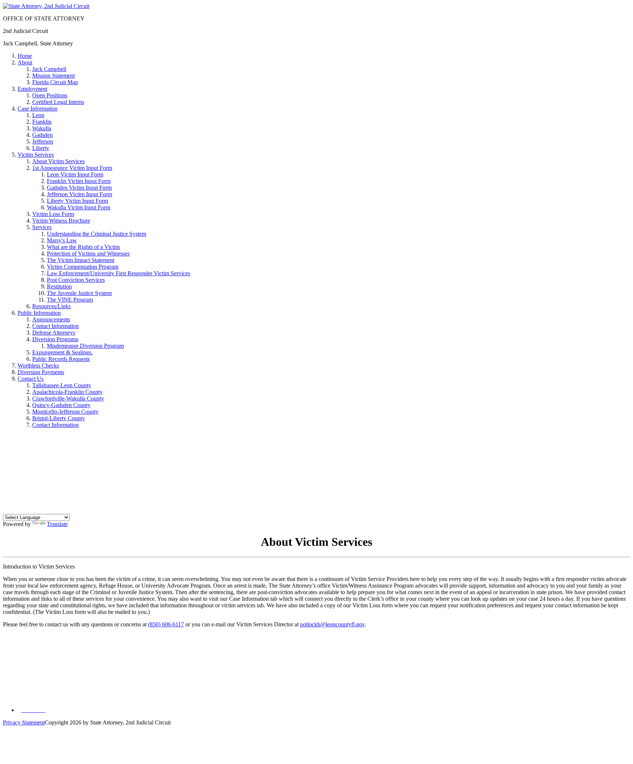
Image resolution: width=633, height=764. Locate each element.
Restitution (59, 286)
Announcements (51, 319)
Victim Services (36, 155)
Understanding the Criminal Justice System (96, 234)
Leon (38, 115)
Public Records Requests (61, 359)
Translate (57, 524)
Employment (32, 89)
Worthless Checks (38, 365)
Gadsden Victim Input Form (79, 188)
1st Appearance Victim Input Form (72, 168)
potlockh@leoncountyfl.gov (332, 624)
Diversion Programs (55, 339)
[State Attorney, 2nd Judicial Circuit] (46, 6)
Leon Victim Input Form (75, 174)
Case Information (38, 108)
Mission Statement (53, 75)
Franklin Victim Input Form (79, 181)
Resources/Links (51, 306)
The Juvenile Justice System (79, 293)
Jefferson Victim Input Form (79, 194)
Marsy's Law (62, 240)
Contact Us (31, 379)
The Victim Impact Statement (80, 260)
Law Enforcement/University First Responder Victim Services (118, 273)
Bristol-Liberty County (58, 418)
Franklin (42, 122)
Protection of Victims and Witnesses (88, 253)
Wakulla (41, 128)
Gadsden (42, 135)
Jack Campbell (49, 69)
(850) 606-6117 (166, 624)
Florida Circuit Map (55, 82)
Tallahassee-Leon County (61, 385)
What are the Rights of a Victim (83, 247)
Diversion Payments (41, 372)
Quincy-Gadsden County (61, 405)
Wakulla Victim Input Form (78, 207)
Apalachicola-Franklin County (67, 392)
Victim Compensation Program (82, 267)
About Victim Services (58, 161)
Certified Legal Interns (58, 102)
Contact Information (55, 326)
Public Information (39, 313)
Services (42, 227)
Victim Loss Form (53, 214)
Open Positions (49, 95)
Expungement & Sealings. (62, 352)
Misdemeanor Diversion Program (85, 346)
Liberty (40, 148)
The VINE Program (70, 300)
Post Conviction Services (76, 280)
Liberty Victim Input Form (77, 201)
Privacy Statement (24, 722)
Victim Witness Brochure (61, 220)
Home (25, 56)
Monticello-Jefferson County (65, 412)
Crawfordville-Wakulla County (68, 398)
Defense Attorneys (53, 332)
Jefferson (42, 141)
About (25, 62)
